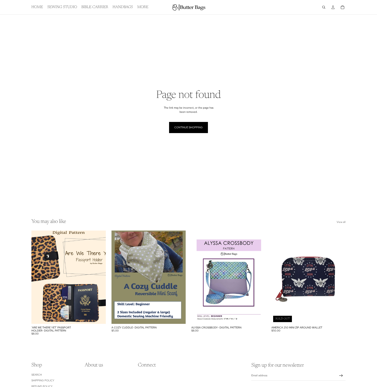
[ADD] (99, 317)
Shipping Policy (42, 380)
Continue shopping (188, 127)
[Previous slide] (38, 277)
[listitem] (143, 7)
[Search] (324, 7)
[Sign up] (341, 375)
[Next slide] (99, 277)
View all (341, 222)
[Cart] (342, 7)
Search (36, 374)
